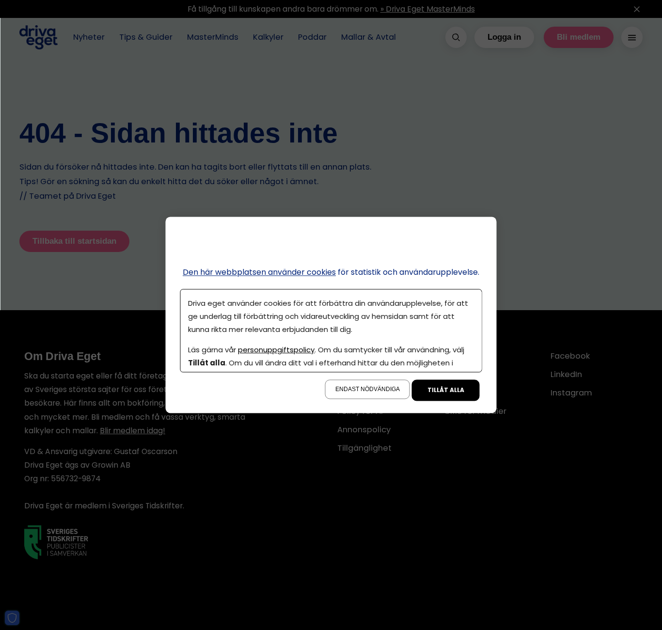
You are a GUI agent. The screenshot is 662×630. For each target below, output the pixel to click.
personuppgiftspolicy (276, 350)
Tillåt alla (445, 390)
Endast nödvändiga (367, 389)
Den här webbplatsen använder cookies (259, 272)
